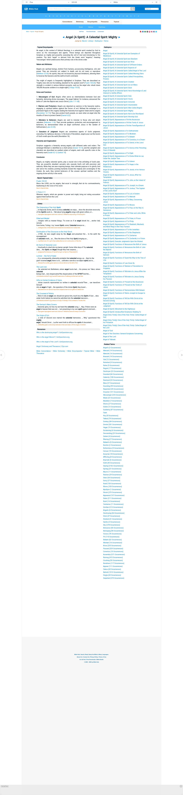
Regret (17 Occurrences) (112, 368)
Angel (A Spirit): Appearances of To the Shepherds (121, 233)
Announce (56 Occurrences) (113, 528)
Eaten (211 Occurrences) (112, 498)
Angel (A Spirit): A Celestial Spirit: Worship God (120, 117)
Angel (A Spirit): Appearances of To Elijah (118, 153)
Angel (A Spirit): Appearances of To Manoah (119, 197)
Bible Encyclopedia (74, 351)
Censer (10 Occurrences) (112, 451)
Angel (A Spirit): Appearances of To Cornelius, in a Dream (124, 140)
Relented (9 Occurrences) (112, 362)
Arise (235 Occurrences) (112, 546)
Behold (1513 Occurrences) (113, 572)
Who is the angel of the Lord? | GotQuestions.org (54, 342)
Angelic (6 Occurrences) (112, 510)
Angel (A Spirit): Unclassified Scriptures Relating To (122, 312)
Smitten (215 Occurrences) (113, 507)
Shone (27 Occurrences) (112, 404)
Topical (32, 31)
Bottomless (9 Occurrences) (113, 448)
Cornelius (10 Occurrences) (113, 552)
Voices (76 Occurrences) (112, 534)
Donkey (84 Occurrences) (112, 422)
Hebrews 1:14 (49, 122)
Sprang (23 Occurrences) (112, 469)
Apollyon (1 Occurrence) (112, 489)
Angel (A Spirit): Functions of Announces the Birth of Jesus (124, 244)
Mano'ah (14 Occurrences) (112, 354)
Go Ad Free (4, 786)
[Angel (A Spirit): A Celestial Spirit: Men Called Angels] (2, 360)
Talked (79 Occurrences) (112, 419)
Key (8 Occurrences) (110, 416)
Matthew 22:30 (42, 74)
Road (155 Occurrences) (112, 484)
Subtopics (98, 41)
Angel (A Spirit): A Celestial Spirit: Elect (117, 88)
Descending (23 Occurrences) (114, 433)
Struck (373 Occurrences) (112, 492)
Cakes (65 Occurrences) (112, 569)
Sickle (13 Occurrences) (112, 407)
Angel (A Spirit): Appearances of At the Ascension (121, 120)
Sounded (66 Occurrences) (113, 374)
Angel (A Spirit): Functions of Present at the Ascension (123, 282)
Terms (106, 41)
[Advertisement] (91, 621)
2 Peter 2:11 (41, 192)
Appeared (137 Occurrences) (113, 495)
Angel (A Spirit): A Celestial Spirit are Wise (118, 62)
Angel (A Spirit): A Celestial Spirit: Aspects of (119, 68)
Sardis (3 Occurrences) (111, 522)
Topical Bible (89, 351)
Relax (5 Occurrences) (111, 365)
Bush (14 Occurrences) (111, 501)
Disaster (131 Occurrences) (113, 392)
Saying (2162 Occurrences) (113, 466)
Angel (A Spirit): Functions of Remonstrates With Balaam (124, 290)
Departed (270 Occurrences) (113, 578)
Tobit (105, 413)
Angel (105, 51)
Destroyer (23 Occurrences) (113, 371)
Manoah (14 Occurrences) (112, 351)
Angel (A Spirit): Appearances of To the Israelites (121, 230)
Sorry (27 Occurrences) (111, 481)
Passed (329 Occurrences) (113, 549)
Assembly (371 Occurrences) (114, 554)
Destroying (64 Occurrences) (113, 513)
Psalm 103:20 (90, 83)
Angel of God (108, 331)
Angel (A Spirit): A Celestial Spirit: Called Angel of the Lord (124, 71)
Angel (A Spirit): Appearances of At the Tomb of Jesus (123, 123)
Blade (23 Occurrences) (112, 398)
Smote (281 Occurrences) (112, 424)
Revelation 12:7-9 (43, 113)
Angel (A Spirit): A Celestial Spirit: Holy (117, 96)
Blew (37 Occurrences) (111, 383)
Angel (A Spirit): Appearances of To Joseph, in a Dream (123, 185)
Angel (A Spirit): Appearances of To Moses (119, 205)
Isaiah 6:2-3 (52, 153)
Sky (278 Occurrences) (111, 525)
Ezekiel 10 (61, 153)
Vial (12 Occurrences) (111, 359)
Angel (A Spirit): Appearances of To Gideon (119, 161)
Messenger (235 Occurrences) (114, 395)
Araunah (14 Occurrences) (112, 357)
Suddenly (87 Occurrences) (113, 410)
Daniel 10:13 (78, 148)
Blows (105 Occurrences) (112, 487)
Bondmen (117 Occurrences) (113, 563)
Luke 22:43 (51, 127)
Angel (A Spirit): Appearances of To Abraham (119, 134)
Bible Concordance (43, 351)
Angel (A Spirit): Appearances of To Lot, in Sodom (121, 194)
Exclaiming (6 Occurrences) (113, 430)
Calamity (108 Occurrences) (113, 377)
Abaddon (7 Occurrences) (112, 401)
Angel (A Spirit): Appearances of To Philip (118, 221)
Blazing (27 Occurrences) (112, 439)
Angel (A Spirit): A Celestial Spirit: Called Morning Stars (123, 74)
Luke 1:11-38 (74, 101)
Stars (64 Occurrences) (111, 478)
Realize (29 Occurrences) (112, 475)
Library (90, 41)
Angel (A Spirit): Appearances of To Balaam (119, 137)
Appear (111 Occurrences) (113, 566)
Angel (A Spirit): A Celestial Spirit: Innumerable (120, 105)
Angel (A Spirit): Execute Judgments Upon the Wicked (123, 241)
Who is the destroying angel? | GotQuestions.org (54, 332)
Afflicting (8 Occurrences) (112, 457)
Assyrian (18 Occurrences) (113, 454)
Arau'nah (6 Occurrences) (112, 460)
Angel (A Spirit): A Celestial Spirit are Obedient (120, 59)
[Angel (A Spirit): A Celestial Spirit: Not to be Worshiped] (180, 360)
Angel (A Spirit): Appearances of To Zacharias (120, 235)
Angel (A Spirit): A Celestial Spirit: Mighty (118, 111)
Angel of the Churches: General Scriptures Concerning (123, 334)
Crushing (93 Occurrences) (113, 560)
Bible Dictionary (59, 351)
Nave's (84, 41)
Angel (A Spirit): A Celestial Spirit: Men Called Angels (122, 108)
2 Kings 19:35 (74, 88)
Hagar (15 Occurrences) (112, 427)
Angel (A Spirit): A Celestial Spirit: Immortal (119, 102)
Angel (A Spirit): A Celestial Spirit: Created (118, 82)
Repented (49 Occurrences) (113, 389)
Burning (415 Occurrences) (113, 557)
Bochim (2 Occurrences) (112, 445)
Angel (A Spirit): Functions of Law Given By (119, 263)
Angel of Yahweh (109, 340)
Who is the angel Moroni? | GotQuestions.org (52, 337)
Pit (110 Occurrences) (111, 537)
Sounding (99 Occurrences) (113, 386)
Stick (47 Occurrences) (111, 516)
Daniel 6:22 (66, 115)
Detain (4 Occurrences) (111, 436)
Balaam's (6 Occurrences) (112, 442)
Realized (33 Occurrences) (113, 380)
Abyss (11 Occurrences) (112, 472)
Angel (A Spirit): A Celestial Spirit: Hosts (118, 99)
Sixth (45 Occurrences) (111, 463)
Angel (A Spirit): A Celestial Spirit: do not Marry (120, 85)
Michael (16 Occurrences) (112, 543)
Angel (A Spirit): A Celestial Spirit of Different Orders (122, 65)
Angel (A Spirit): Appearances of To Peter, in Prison (122, 218)
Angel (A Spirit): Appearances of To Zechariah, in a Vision (124, 238)
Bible (27, 31)
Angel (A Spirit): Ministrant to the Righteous (119, 309)
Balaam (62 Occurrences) (112, 540)
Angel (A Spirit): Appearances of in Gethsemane (120, 131)
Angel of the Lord (109, 337)
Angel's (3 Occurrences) (112, 348)
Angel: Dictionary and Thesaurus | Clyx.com (52, 346)
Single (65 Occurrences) (112, 575)
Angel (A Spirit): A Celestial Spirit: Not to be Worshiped (123, 114)
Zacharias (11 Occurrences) (113, 504)
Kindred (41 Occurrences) (112, 519)
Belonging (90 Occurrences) (113, 531)
